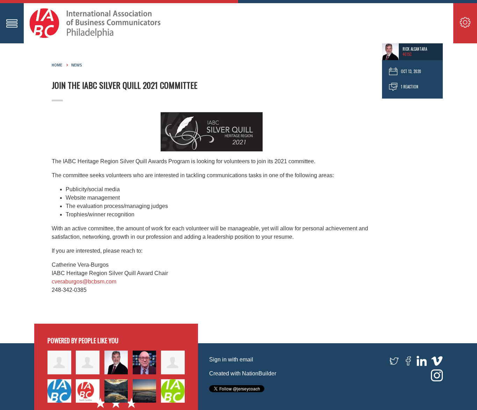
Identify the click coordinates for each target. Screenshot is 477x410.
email (246, 359)
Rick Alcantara (415, 49)
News (76, 65)
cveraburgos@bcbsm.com (84, 282)
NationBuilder (259, 373)
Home (57, 65)
